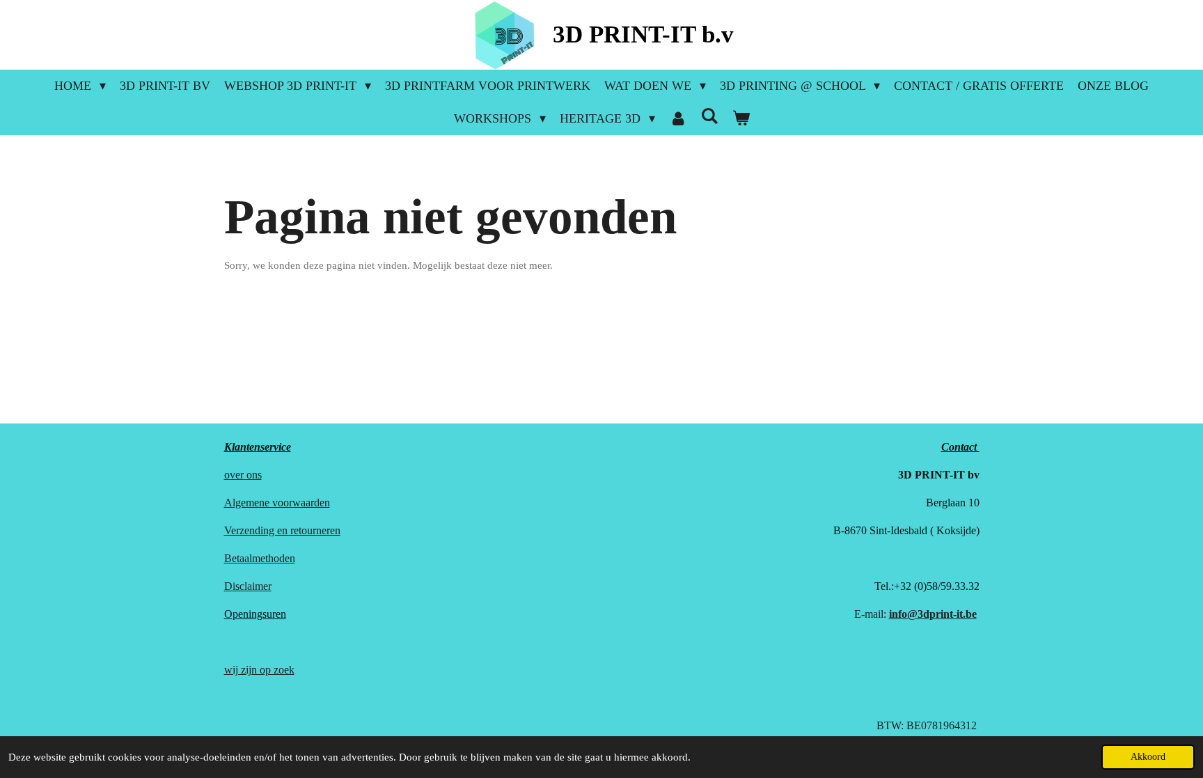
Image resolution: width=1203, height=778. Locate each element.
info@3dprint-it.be (933, 614)
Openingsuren (255, 614)
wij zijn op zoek (259, 670)
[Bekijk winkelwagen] (740, 118)
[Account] (677, 118)
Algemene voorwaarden (277, 502)
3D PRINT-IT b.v (643, 34)
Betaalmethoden (259, 558)
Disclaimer (248, 586)
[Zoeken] (709, 116)
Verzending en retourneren (282, 530)
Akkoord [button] (1148, 757)
